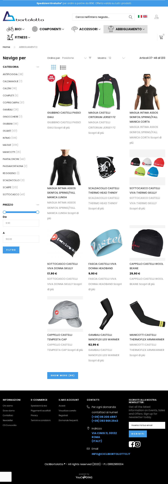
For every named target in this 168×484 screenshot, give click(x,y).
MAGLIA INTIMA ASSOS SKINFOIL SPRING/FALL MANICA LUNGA (61, 192)
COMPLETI (9, 95)
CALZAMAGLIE (11, 81)
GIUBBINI (8, 123)
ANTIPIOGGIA (10, 74)
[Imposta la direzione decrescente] (90, 58)
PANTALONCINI (11, 159)
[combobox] (103, 17)
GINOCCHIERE (11, 116)
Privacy (34, 415)
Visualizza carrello (67, 410)
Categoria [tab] (11, 67)
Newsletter (8, 420)
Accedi (62, 405)
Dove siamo (9, 410)
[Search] (130, 17)
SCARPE (7, 187)
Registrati (63, 415)
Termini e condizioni (41, 420)
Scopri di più (62, 128)
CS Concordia (9, 425)
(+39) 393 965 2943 (105, 421)
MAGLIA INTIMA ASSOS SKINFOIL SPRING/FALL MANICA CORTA (144, 117)
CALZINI (7, 88)
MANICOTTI (9, 152)
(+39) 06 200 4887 (104, 417)
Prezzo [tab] (8, 205)
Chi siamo (8, 405)
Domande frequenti (68, 420)
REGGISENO (10, 173)
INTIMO (7, 138)
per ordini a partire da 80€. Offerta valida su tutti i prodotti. (84, 3)
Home (7, 47)
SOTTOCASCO (11, 194)
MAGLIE (7, 145)
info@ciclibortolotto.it (111, 454)
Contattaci (8, 415)
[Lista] (63, 67)
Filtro (11, 249)
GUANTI (7, 130)
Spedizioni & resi (39, 405)
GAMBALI (8, 109)
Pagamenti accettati (41, 410)
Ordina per (53, 58)
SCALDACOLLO (11, 180)
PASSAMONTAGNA (13, 166)
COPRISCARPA (11, 102)
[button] (157, 17)
